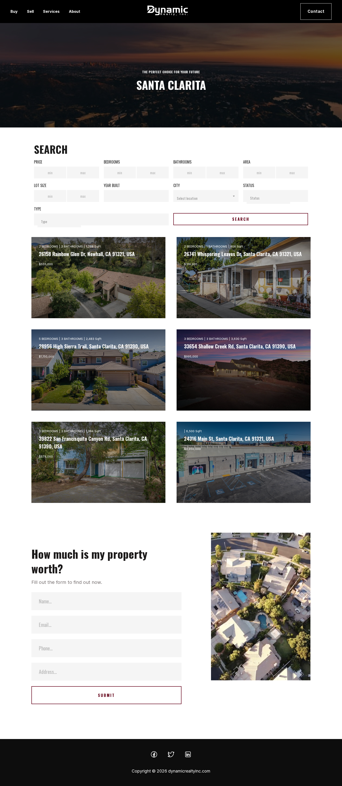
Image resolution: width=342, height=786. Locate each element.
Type (37, 209)
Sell (30, 11)
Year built (112, 185)
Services (51, 11)
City (176, 185)
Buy (14, 11)
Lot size (40, 185)
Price (38, 162)
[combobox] (205, 196)
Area (246, 162)
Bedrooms (112, 162)
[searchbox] (268, 198)
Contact (316, 11)
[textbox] (206, 198)
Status (248, 185)
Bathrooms (182, 162)
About (74, 11)
